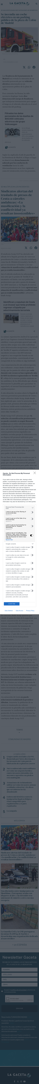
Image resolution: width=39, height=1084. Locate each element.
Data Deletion (9, 610)
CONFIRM (11, 604)
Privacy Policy (30, 610)
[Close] (35, 473)
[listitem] (19, 507)
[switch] (31, 512)
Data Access (19, 610)
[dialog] (19, 542)
